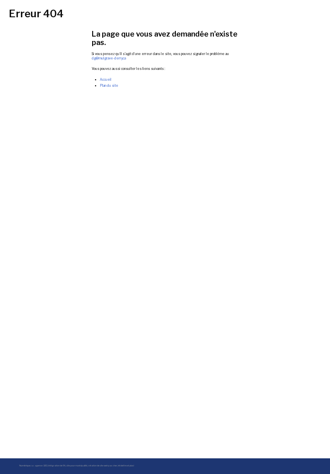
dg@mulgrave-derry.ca (109, 58)
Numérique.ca (26, 465)
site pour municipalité (76, 465)
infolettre (122, 465)
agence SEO (41, 465)
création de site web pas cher (102, 465)
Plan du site (109, 86)
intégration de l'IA (57, 465)
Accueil (105, 80)
